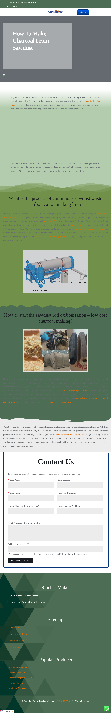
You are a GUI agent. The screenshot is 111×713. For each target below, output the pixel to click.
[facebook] (53, 609)
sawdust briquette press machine (75, 390)
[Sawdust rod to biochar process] (55, 350)
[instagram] (49, 609)
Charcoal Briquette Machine (20, 678)
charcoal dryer (76, 225)
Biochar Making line (17, 667)
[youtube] (62, 609)
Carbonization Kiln (16, 672)
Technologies (17, 640)
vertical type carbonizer (86, 398)
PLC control (49, 221)
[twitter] (58, 609)
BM (36, 434)
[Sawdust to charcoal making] (55, 119)
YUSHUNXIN (63, 701)
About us (15, 647)
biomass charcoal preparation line (68, 434)
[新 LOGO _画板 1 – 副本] (55, 10)
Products (14, 627)
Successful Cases (19, 634)
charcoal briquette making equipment (52, 236)
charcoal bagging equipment (59, 402)
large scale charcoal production (90, 229)
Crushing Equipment (17, 683)
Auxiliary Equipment (17, 688)
